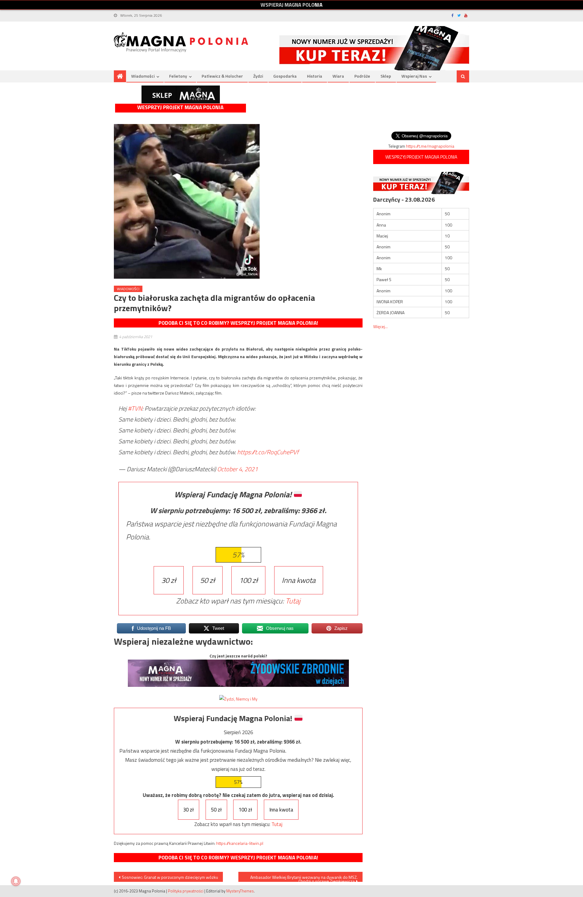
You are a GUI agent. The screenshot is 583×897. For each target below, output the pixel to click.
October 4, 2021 (237, 469)
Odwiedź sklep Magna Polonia (180, 94)
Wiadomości (143, 76)
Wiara (338, 76)
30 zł (168, 580)
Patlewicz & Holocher (222, 76)
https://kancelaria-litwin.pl (239, 843)
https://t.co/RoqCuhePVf (267, 452)
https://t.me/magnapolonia (430, 146)
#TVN (135, 408)
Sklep (385, 76)
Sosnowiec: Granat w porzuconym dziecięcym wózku (170, 877)
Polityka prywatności (185, 891)
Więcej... (380, 326)
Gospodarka (285, 76)
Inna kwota (298, 580)
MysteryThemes (240, 891)
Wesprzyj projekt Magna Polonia (180, 107)
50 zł (207, 580)
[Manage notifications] (16, 881)
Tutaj (292, 600)
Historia (314, 76)
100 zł (248, 580)
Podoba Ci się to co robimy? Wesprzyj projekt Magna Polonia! (238, 323)
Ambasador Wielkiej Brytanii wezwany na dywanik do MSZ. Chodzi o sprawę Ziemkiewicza (304, 878)
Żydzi (258, 76)
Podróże (362, 76)
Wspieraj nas (414, 76)
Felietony (178, 76)
